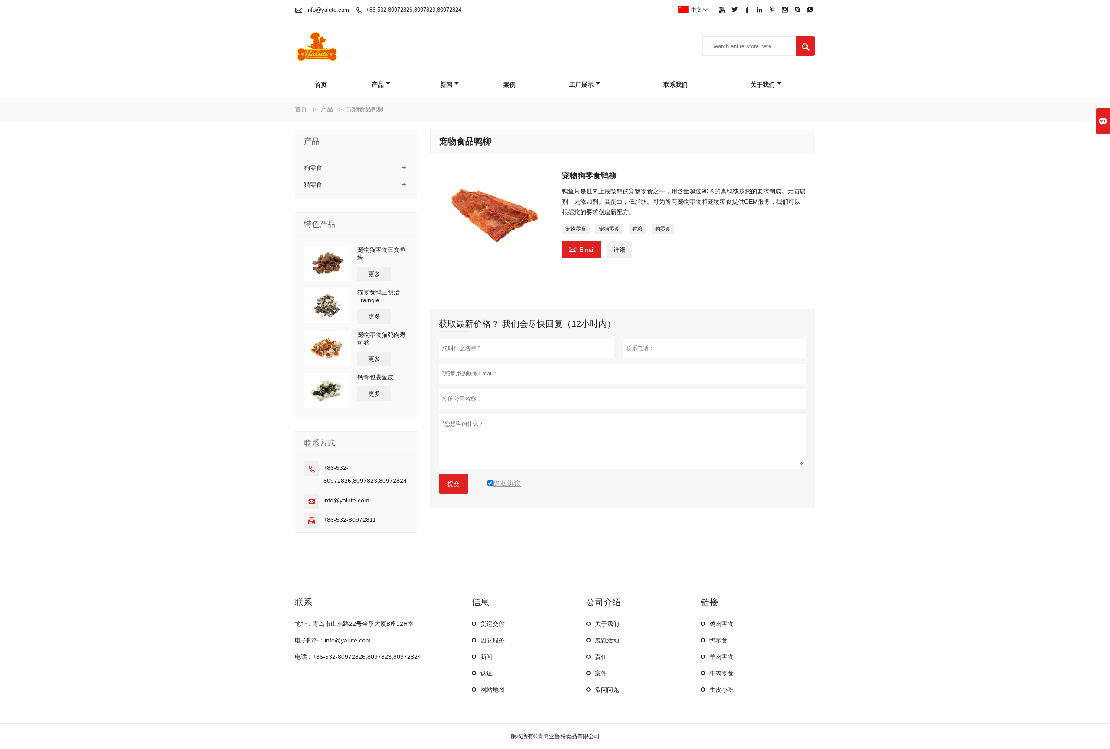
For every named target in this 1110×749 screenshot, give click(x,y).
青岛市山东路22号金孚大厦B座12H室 (363, 623)
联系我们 (675, 84)
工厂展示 (581, 84)
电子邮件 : (309, 640)
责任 (601, 656)
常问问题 (607, 689)
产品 (378, 84)
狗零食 (663, 229)
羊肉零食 (721, 656)
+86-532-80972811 (349, 519)
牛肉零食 (721, 673)
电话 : (302, 656)
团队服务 (492, 640)
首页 (321, 84)
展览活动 (607, 640)
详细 (620, 249)
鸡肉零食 (721, 623)
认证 (486, 673)
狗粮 (637, 229)
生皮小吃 (721, 689)
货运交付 (492, 623)
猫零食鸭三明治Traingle (378, 296)
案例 (509, 84)
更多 (374, 273)
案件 (601, 673)
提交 (453, 483)
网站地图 (492, 689)
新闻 (446, 84)
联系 (303, 602)
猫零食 (313, 184)
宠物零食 (575, 229)
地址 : (302, 623)
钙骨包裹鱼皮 (375, 377)
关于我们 (763, 84)
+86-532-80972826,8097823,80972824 (413, 10)
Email (581, 248)
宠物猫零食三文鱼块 (381, 253)
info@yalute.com (328, 10)
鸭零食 (718, 640)
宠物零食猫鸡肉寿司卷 (381, 338)
